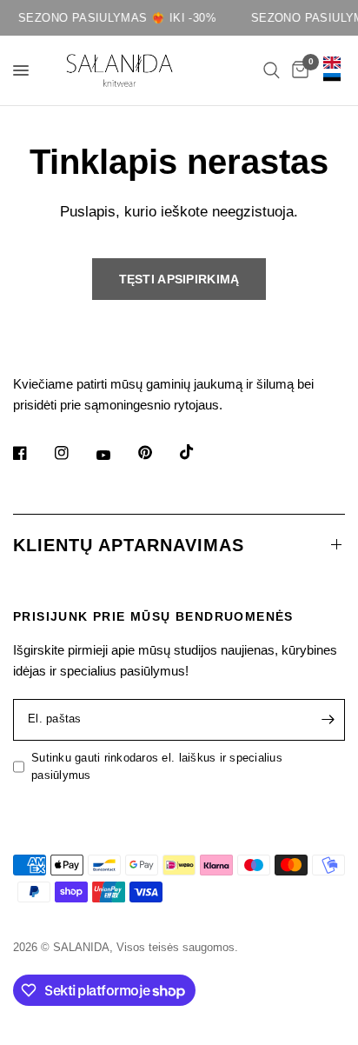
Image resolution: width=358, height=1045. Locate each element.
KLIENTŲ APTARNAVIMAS (128, 545)
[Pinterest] (157, 453)
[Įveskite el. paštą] (327, 720)
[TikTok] (199, 452)
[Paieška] (271, 70)
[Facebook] (32, 453)
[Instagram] (74, 453)
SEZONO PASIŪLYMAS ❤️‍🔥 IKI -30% (115, 17)
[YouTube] (115, 455)
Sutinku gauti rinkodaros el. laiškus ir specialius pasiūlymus (156, 766)
